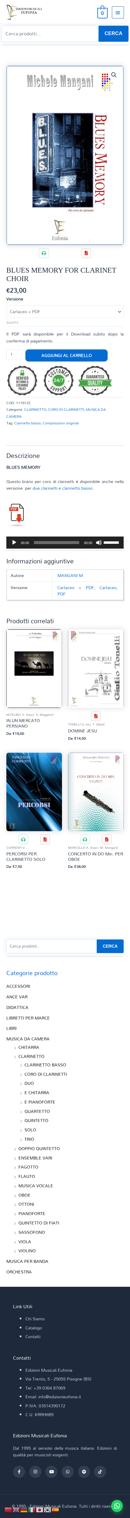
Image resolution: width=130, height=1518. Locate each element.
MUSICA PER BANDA (27, 1261)
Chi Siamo (35, 1319)
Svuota (12, 322)
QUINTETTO (36, 1120)
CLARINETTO (35, 409)
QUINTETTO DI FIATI (38, 1223)
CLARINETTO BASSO (45, 1065)
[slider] (112, 542)
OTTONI (26, 1204)
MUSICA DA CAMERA (28, 1039)
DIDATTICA (17, 1007)
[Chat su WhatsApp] (117, 1506)
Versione (14, 299)
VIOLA (24, 1241)
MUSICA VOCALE (35, 1186)
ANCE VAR (17, 997)
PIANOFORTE (31, 1213)
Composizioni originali (61, 423)
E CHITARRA (36, 1092)
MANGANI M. (70, 575)
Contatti (33, 1336)
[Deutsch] (24, 1509)
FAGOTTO (28, 1167)
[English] (16, 1509)
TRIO (29, 1139)
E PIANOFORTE (39, 1102)
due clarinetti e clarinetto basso (63, 488)
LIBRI (11, 1028)
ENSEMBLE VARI (35, 1158)
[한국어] (48, 1509)
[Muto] (99, 543)
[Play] (14, 543)
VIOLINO (27, 1251)
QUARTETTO (37, 1111)
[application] (65, 543)
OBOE (24, 1195)
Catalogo (33, 1328)
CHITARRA (28, 1047)
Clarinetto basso (27, 423)
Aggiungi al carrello (66, 355)
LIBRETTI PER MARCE (28, 1018)
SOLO (30, 1130)
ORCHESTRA (19, 1272)
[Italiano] (32, 1509)
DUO (29, 1083)
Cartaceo (107, 587)
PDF (61, 594)
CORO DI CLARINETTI (66, 409)
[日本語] (40, 1509)
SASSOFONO (31, 1232)
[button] (114, 75)
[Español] (56, 1509)
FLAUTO (26, 1176)
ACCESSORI (18, 986)
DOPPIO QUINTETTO (39, 1148)
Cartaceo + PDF (75, 587)
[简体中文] (8, 1509)
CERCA (113, 33)
